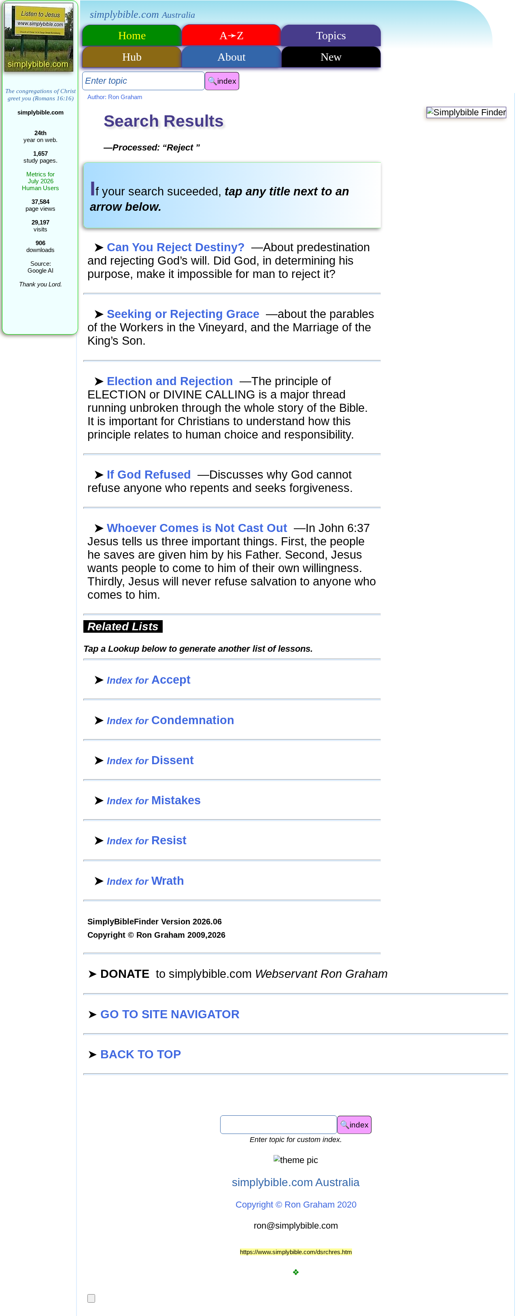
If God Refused (144, 474)
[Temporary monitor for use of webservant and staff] (91, 1298)
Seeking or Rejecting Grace (178, 313)
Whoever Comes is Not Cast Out (192, 527)
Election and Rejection (165, 381)
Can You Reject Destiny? (171, 247)
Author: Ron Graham (114, 96)
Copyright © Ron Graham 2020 (296, 1204)
